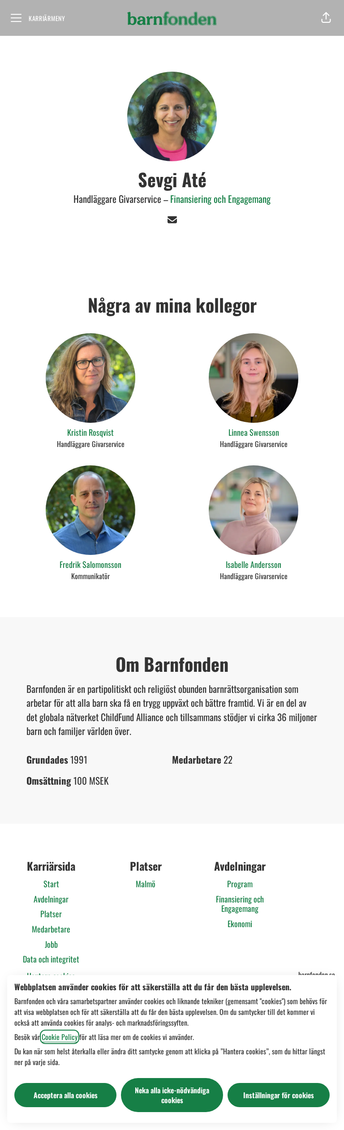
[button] (326, 17)
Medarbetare (51, 929)
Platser (51, 913)
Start (51, 883)
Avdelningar (51, 899)
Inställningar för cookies (278, 1095)
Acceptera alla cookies (66, 1095)
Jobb (51, 944)
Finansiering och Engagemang (220, 199)
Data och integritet (51, 959)
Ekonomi (240, 923)
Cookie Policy (59, 1036)
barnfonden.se (316, 974)
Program (240, 883)
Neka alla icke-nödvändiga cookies (172, 1095)
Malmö (145, 883)
